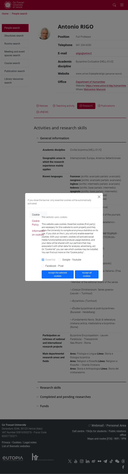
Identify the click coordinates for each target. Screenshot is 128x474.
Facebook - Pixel (54, 265)
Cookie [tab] (35, 214)
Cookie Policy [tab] (35, 222)
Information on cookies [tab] (38, 232)
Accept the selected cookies (57, 274)
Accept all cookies (86, 274)
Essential (50, 259)
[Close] (99, 196)
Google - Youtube (71, 259)
